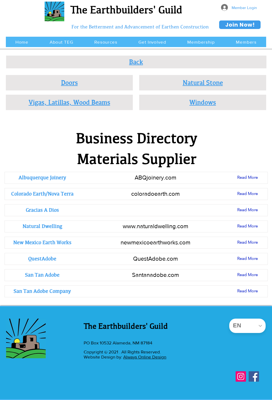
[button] (61, 42)
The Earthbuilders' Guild (126, 9)
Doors (69, 82)
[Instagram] (241, 376)
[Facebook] (254, 376)
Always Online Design (144, 356)
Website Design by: (103, 356)
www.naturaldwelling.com (155, 226)
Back (136, 61)
